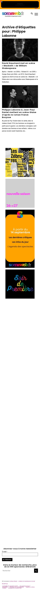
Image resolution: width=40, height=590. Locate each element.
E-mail (4, 552)
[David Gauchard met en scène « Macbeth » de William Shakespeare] (20, 50)
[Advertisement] (20, 320)
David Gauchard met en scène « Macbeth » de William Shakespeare (18, 66)
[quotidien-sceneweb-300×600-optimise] (20, 267)
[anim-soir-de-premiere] (20, 298)
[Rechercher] (31, 14)
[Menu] (35, 14)
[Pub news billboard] (20, 8)
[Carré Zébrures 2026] (20, 176)
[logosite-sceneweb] (16, 14)
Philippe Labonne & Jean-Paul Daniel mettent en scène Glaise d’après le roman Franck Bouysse (19, 113)
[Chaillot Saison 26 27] (20, 207)
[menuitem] (31, 14)
